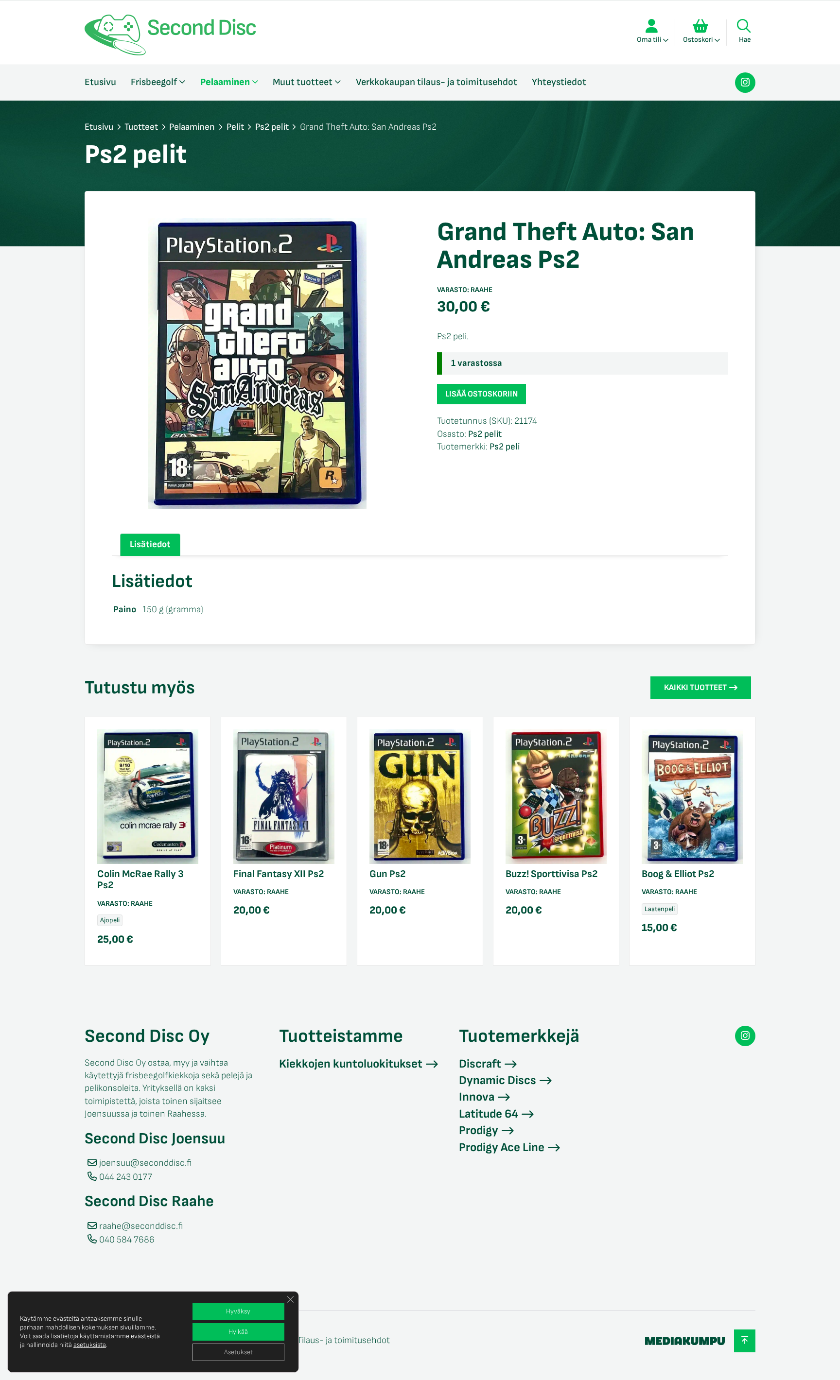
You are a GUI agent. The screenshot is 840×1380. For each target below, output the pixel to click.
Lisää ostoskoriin (481, 394)
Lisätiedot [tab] (150, 544)
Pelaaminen (225, 82)
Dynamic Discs (497, 1080)
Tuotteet (141, 127)
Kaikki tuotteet (695, 687)
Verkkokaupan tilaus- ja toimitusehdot (436, 82)
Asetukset (238, 1352)
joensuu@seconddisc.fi (145, 1163)
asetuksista (89, 1345)
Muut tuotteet (302, 82)
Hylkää (238, 1332)
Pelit (235, 127)
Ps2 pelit (272, 127)
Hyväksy (238, 1311)
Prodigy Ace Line (501, 1147)
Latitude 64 (488, 1114)
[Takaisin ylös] (744, 1340)
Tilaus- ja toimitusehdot (343, 1340)
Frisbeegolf (154, 82)
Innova (476, 1097)
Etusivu (100, 82)
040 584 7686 (127, 1239)
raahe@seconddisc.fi (141, 1226)
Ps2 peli (505, 446)
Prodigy (478, 1130)
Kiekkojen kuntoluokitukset (350, 1064)
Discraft (480, 1064)
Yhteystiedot (559, 82)
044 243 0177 (125, 1177)
